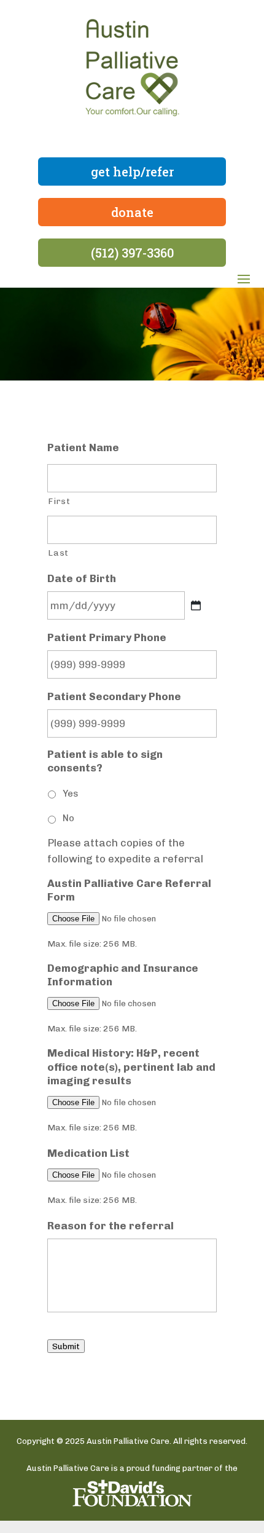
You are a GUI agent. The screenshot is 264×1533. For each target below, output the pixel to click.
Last (58, 553)
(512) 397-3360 (132, 253)
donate (132, 212)
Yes (70, 793)
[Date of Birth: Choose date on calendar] (196, 605)
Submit (66, 1346)
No (68, 818)
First (59, 501)
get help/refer (132, 171)
